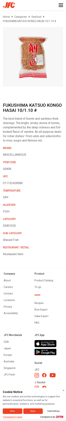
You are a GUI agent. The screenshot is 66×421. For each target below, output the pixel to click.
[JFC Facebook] (44, 375)
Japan (7, 348)
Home (6, 16)
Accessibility (11, 313)
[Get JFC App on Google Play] (48, 352)
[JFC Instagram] (36, 375)
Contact (8, 293)
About (7, 280)
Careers (8, 287)
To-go (37, 287)
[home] (7, 5)
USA (6, 341)
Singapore (10, 368)
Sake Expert (41, 316)
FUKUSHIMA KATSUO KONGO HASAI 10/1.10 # (29, 21)
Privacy (8, 306)
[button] (61, 5)
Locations (9, 300)
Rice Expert (40, 309)
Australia (9, 361)
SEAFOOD (36, 16)
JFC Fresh (9, 374)
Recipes (39, 303)
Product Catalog (43, 280)
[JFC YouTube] (53, 375)
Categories (20, 16)
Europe (8, 354)
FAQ (36, 322)
